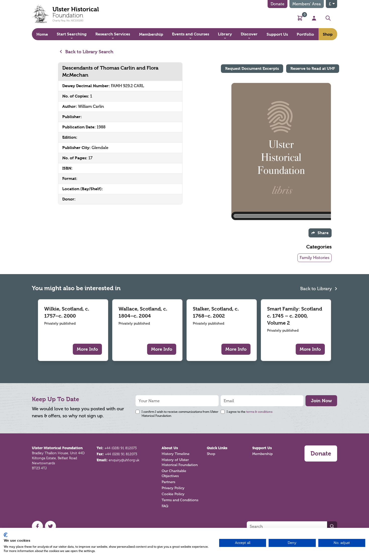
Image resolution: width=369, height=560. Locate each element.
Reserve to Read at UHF (312, 68)
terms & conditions (259, 412)
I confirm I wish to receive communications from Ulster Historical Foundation (180, 414)
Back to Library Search (88, 51)
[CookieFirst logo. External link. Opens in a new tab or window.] (6, 535)
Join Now (321, 400)
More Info (87, 349)
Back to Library (316, 288)
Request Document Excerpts (252, 68)
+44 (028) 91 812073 (120, 448)
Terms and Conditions (180, 500)
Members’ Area (306, 4)
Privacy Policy (173, 488)
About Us (170, 448)
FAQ (165, 506)
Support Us (262, 448)
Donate (277, 4)
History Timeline (176, 454)
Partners (168, 482)
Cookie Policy (173, 494)
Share (323, 232)
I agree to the (249, 412)
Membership (262, 454)
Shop (211, 454)
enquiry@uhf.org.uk (124, 460)
